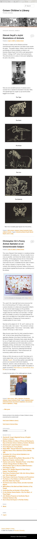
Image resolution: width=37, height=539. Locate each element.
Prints (18, 400)
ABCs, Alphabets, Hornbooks (22, 398)
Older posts (6, 409)
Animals (17, 230)
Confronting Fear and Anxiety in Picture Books (16, 490)
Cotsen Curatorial (23, 230)
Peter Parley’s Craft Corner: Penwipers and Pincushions (18, 477)
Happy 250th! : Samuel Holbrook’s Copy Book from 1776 (18, 448)
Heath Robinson (18, 367)
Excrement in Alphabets (19, 402)
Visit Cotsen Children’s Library (10, 420)
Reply (15, 403)
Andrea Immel (20, 41)
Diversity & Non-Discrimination (18, 536)
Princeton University (29, 524)
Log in (4, 515)
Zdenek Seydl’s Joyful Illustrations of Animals (13, 36)
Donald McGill (26, 367)
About (4, 506)
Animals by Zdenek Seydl (22, 232)
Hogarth (10, 360)
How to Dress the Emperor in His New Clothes (15, 500)
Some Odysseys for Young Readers (12, 447)
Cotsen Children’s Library (16, 10)
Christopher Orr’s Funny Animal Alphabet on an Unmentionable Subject (14, 244)
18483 (29, 298)
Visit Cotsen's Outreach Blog (10, 424)
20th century (11, 230)
